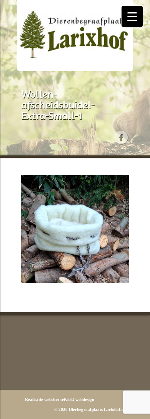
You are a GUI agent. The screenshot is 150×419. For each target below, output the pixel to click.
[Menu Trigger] (132, 16)
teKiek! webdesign (77, 399)
